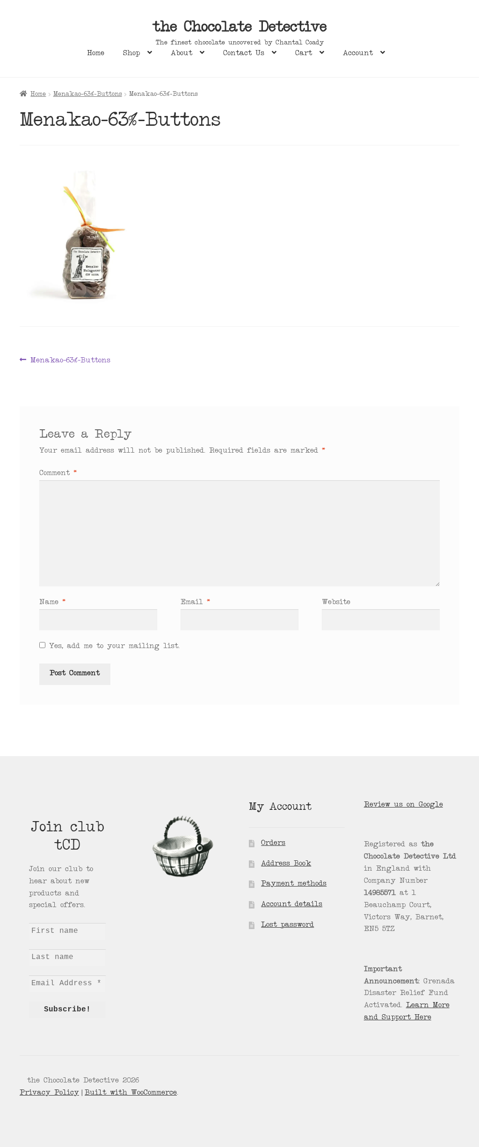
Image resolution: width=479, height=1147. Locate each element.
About (181, 54)
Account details (291, 905)
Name (52, 602)
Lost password (287, 925)
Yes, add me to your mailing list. (112, 646)
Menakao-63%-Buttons (87, 94)
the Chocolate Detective (239, 28)
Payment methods (294, 884)
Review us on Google (403, 805)
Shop (131, 54)
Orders (273, 843)
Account (358, 54)
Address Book (286, 864)
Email (195, 602)
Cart (303, 54)
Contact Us (243, 54)
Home (95, 54)
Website (336, 602)
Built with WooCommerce (131, 1093)
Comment (58, 473)
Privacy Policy (49, 1093)
